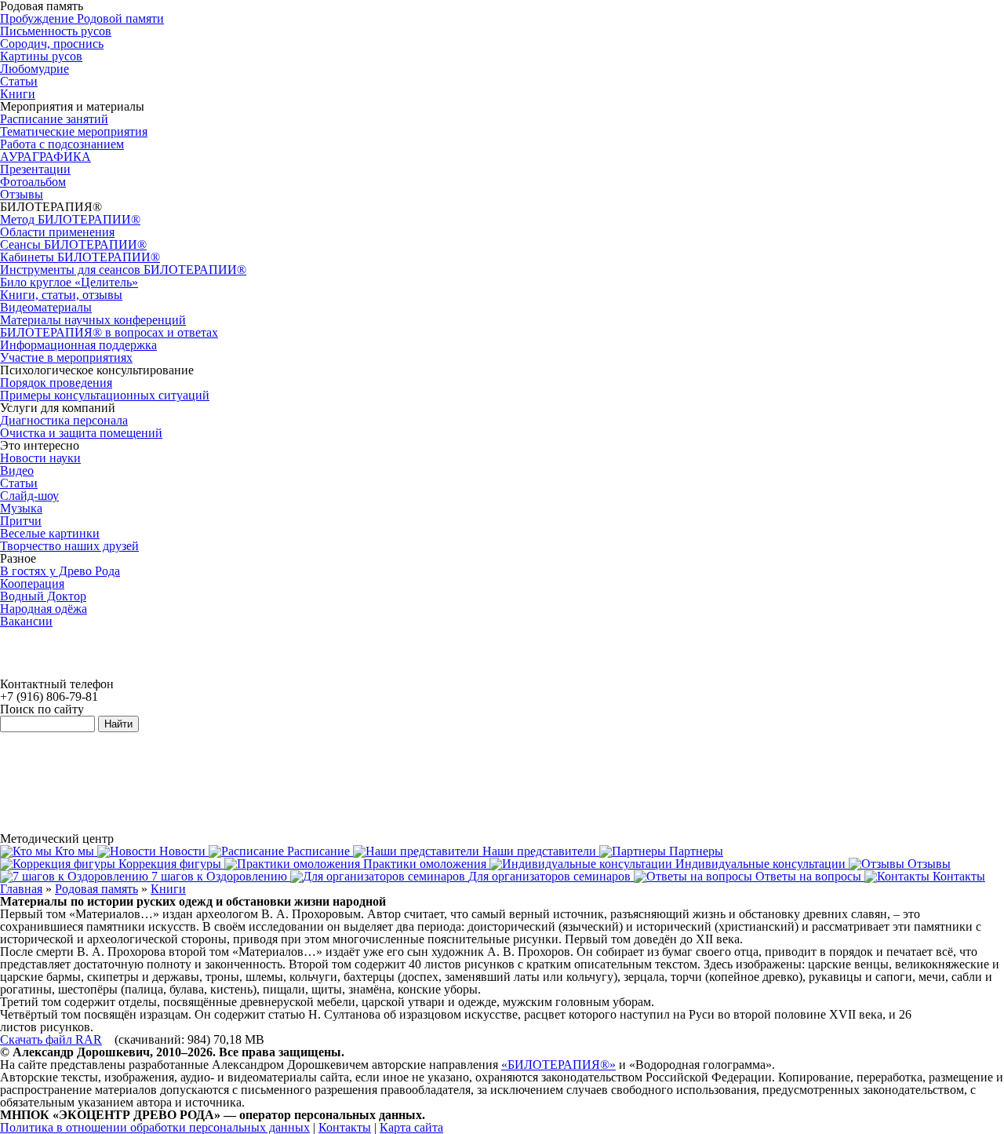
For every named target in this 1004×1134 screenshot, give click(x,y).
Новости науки (40, 458)
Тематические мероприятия (73, 131)
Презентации (35, 169)
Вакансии (26, 621)
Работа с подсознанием (62, 144)
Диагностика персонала (64, 420)
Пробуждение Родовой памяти (82, 18)
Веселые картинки (50, 533)
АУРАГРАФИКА (45, 156)
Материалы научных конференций (93, 319)
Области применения (57, 232)
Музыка (21, 508)
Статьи (19, 81)
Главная (21, 888)
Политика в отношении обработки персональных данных (155, 1127)
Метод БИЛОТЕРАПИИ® (70, 219)
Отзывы (21, 194)
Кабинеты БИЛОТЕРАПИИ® (80, 257)
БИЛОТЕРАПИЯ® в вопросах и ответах (109, 332)
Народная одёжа (43, 608)
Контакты (344, 1127)
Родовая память (96, 888)
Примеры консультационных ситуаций (104, 395)
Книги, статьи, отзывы (61, 294)
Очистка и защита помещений (81, 432)
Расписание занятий (54, 119)
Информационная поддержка (78, 345)
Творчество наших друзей (69, 545)
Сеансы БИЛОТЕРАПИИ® (73, 244)
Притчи (21, 520)
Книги (17, 93)
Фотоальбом (33, 181)
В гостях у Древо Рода (60, 571)
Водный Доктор (43, 596)
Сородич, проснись (52, 43)
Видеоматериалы (46, 307)
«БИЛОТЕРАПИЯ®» (558, 1064)
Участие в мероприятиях (66, 357)
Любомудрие (34, 68)
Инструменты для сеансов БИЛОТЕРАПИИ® (123, 269)
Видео (17, 470)
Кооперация (32, 583)
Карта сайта (411, 1127)
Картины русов (41, 56)
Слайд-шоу (29, 495)
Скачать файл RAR (51, 1039)
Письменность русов (55, 31)
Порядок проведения (56, 382)
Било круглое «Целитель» (69, 282)
